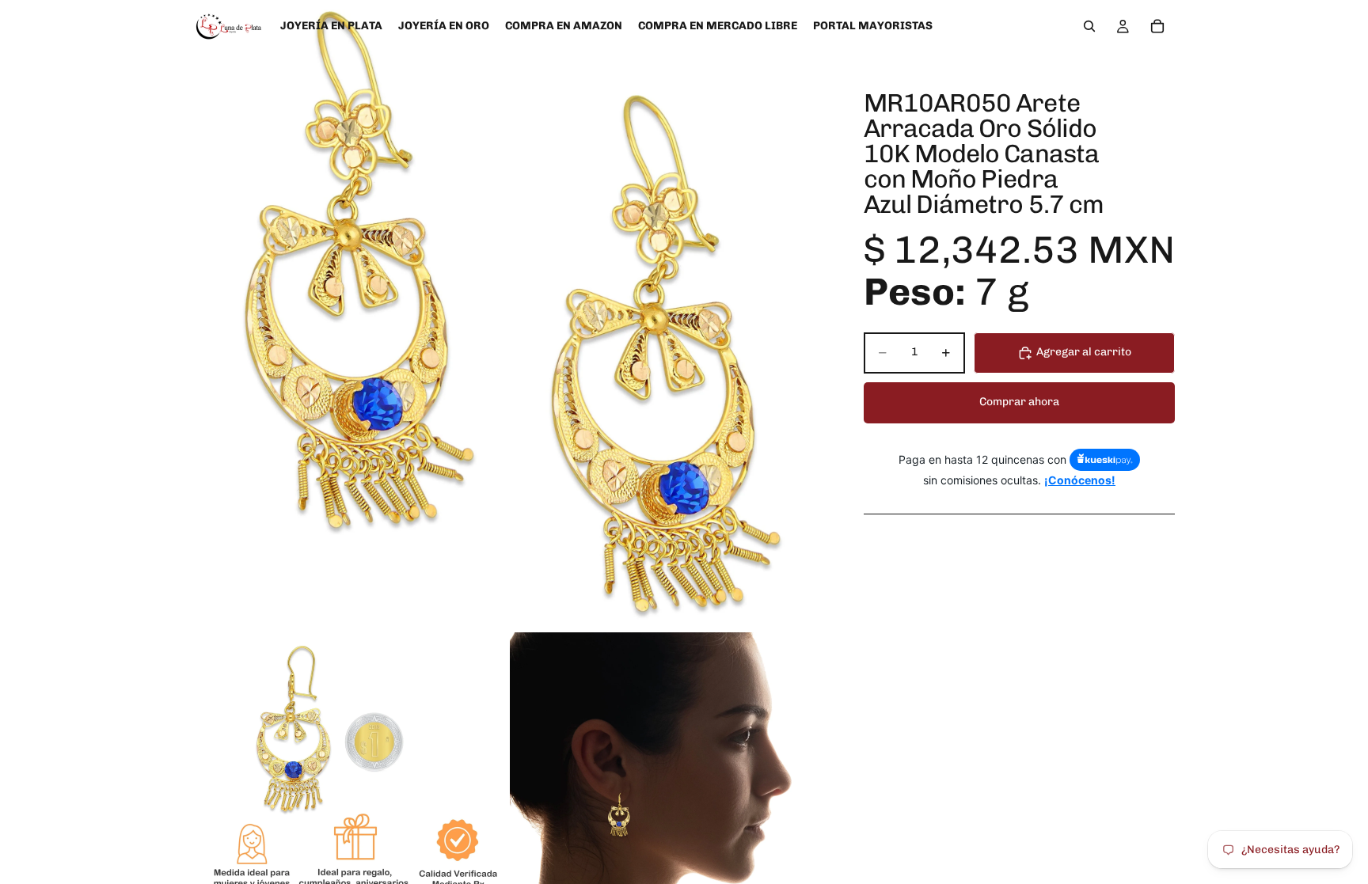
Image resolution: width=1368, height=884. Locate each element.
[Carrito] (1157, 26)
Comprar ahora (1019, 401)
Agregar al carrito (1083, 352)
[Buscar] (1089, 26)
